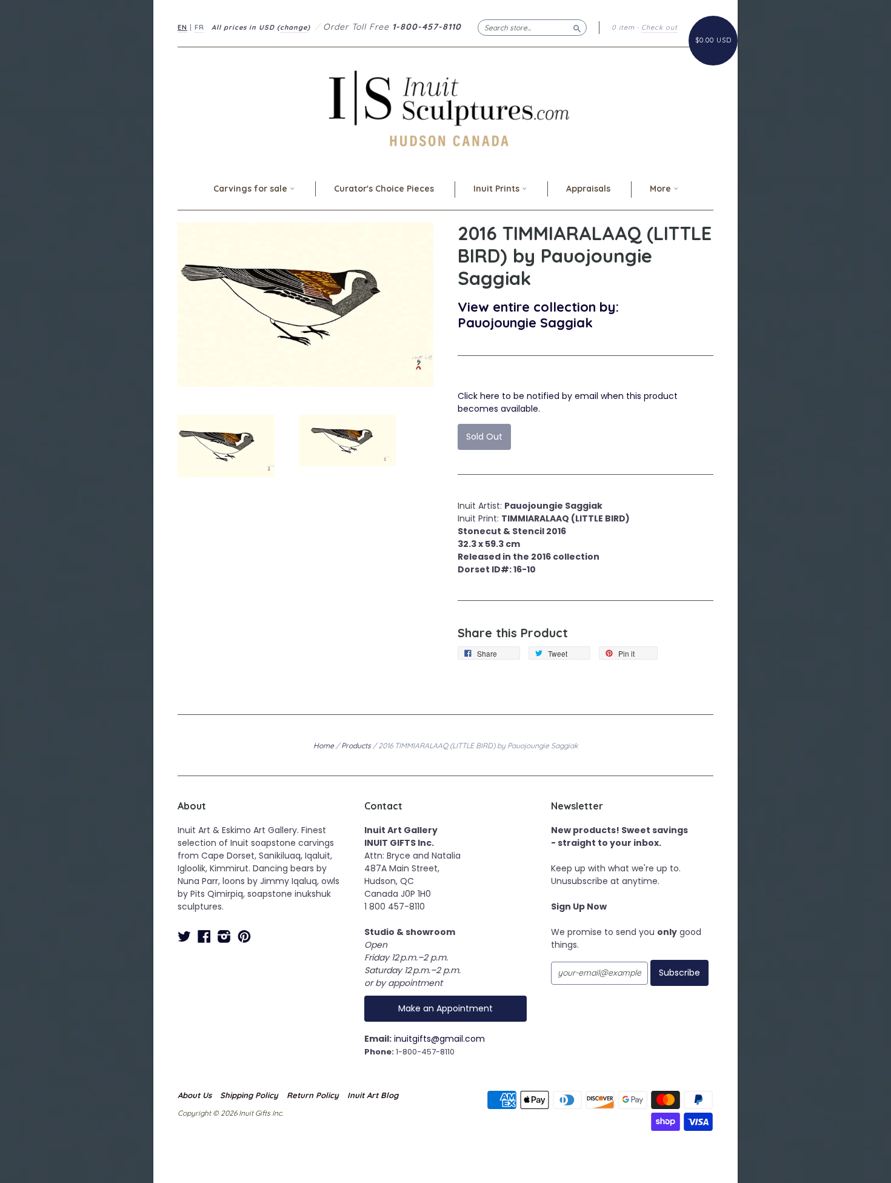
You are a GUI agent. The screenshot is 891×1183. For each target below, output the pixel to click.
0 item (623, 27)
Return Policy (313, 1095)
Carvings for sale (251, 188)
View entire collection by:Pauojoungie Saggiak (538, 314)
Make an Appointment (445, 1008)
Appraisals (588, 188)
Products (356, 745)
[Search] (577, 27)
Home (323, 745)
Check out (659, 27)
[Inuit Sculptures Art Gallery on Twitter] (184, 936)
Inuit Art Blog (372, 1095)
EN (182, 27)
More (661, 188)
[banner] (445, 108)
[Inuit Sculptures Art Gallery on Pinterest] (244, 936)
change (293, 27)
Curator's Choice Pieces (384, 188)
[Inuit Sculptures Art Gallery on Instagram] (224, 936)
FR (199, 27)
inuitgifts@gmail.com (439, 1039)
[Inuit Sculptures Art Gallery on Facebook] (204, 936)
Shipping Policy (249, 1095)
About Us (195, 1095)
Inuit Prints (497, 188)
